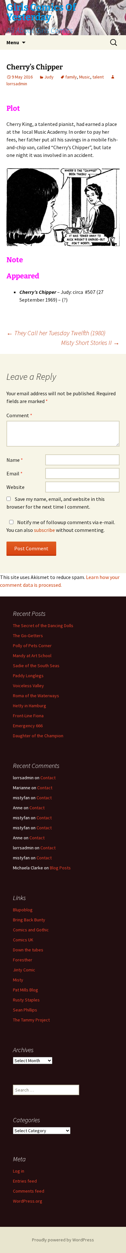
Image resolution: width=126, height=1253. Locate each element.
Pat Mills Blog (25, 990)
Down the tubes (28, 950)
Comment (19, 415)
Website (15, 487)
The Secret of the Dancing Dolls (43, 625)
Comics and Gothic (31, 930)
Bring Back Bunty (29, 920)
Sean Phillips (25, 1010)
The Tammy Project (31, 1020)
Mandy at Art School (32, 655)
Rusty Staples (26, 1000)
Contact (48, 778)
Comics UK (23, 940)
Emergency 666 (28, 726)
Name (14, 460)
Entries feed (25, 1181)
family (71, 77)
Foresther (22, 960)
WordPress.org (27, 1201)
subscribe (44, 530)
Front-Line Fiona (28, 716)
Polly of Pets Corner (32, 645)
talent (98, 77)
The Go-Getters (28, 635)
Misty (18, 980)
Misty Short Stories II (90, 342)
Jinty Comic (24, 970)
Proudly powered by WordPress (63, 1240)
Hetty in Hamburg (29, 706)
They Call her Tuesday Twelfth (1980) (55, 333)
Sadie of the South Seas (36, 665)
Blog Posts (60, 868)
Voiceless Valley (28, 686)
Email (14, 473)
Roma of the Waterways (36, 696)
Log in (18, 1171)
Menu (12, 42)
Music (84, 77)
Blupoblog (23, 910)
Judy (49, 77)
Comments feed (28, 1191)
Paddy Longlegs (28, 675)
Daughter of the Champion (38, 736)
